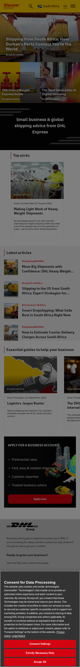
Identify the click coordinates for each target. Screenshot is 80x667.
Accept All (40, 661)
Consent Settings (40, 643)
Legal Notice (18, 636)
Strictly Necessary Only (40, 652)
